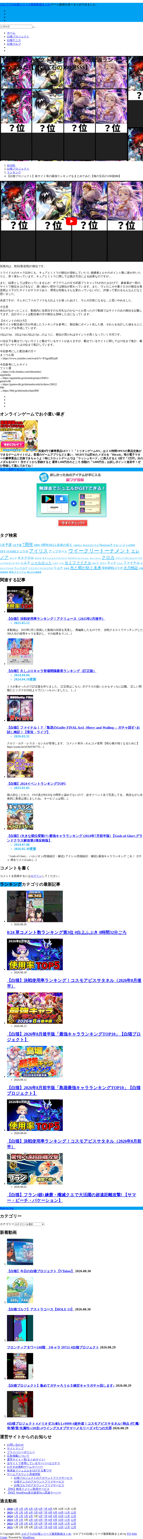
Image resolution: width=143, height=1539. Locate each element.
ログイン (36, 875)
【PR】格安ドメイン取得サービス (28, 1488)
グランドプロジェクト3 (126, 558)
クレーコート (95, 558)
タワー (103, 563)
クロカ (108, 557)
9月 (55, 1512)
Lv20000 (130, 545)
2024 (10, 1516)
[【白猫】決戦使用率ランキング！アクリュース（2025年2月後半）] (20, 611)
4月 (31, 1508)
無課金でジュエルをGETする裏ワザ (29, 1470)
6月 (41, 1508)
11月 (67, 1512)
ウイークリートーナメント (99, 551)
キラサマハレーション (78, 558)
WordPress (28, 1537)
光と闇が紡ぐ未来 (85, 567)
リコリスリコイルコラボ (40, 568)
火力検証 (130, 568)
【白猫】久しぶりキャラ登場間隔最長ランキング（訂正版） (51, 671)
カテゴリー (7, 1224)
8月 (50, 1508)
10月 (61, 1512)
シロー (55, 563)
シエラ (25, 563)
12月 (73, 1512)
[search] (33, 27)
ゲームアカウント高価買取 (23, 1474)
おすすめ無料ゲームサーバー (25, 1466)
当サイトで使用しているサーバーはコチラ (33, 1463)
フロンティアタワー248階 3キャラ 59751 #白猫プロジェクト (53, 1347)
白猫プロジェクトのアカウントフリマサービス (43, 1477)
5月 (36, 1508)
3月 (26, 1508)
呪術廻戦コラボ (112, 568)
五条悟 (66, 568)
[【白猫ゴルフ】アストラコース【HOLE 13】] (20, 1302)
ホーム (11, 32)
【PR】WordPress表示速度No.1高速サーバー (34, 1492)
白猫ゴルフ (14, 43)
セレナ (95, 563)
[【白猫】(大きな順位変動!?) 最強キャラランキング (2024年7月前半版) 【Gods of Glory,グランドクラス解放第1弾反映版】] (20, 828)
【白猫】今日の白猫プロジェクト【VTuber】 (40, 1271)
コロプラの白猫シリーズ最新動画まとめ (46, 1533)
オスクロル (25, 558)
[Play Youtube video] (71, 221)
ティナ (111, 563)
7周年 (27, 544)
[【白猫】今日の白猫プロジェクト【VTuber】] (20, 1264)
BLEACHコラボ (91, 545)
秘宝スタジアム (17, 572)
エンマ (13, 558)
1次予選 (6, 545)
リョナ (58, 568)
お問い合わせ (15, 1444)
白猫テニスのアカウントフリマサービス (39, 1481)
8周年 (37, 545)
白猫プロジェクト (18, 36)
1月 (16, 1508)
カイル (38, 558)
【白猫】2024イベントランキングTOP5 (36, 783)
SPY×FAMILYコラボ (14, 551)
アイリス (38, 551)
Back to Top (7, 1208)
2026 (10, 1508)
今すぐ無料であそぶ (12, 469)
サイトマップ (15, 1448)
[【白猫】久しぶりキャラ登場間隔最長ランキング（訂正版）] (20, 663)
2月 (21, 1508)
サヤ (17, 563)
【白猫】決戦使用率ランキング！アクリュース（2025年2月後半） (56, 619)
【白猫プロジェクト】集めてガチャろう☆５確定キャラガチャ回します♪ (61, 1385)
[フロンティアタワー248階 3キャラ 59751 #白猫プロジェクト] (20, 1340)
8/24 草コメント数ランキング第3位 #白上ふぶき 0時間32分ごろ (67, 932)
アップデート (58, 551)
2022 (10, 1523)
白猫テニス (14, 40)
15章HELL (77, 545)
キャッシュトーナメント (54, 558)
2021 (10, 1527)
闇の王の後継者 (34, 572)
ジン (61, 563)
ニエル (120, 563)
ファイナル (131, 563)
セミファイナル (78, 563)
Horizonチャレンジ (112, 545)
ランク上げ (20, 568)
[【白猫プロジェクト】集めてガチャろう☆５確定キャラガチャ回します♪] (20, 1378)
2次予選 (17, 545)
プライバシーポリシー (21, 1452)
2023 (10, 1519)
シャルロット (41, 563)
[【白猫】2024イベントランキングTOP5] (20, 776)
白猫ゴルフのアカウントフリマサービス (39, 1485)
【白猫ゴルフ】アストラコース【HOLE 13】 (40, 1309)
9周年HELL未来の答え (56, 545)
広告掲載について (18, 1455)
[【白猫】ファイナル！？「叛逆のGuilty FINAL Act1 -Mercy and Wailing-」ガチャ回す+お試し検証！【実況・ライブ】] (20, 720)
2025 (10, 1512)
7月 (45, 1508)
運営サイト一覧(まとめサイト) (26, 1459)
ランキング (14, 83)
